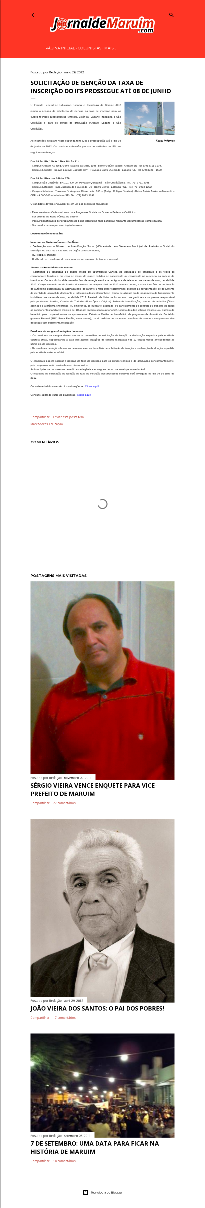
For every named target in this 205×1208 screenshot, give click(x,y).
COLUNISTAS (90, 48)
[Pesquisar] (171, 14)
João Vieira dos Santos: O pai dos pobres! (97, 1008)
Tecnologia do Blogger (106, 1192)
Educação (56, 424)
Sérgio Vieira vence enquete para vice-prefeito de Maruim (93, 789)
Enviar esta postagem (68, 417)
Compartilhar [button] (40, 417)
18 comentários (64, 1161)
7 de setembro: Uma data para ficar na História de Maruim (94, 1147)
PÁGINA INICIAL (60, 48)
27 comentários (64, 803)
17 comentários (64, 1018)
